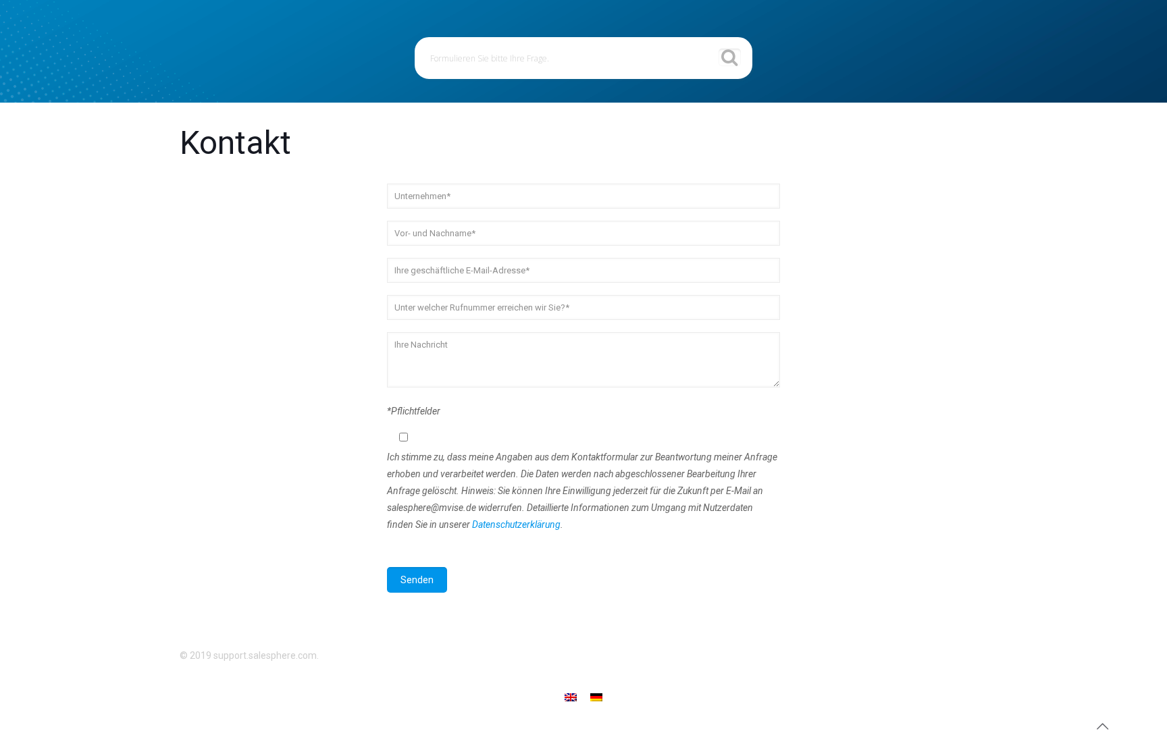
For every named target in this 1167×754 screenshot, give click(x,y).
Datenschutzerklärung (516, 524)
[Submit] (730, 57)
